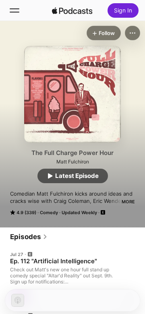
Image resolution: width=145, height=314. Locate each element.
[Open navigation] (14, 10)
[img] (72, 10)
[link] (29, 236)
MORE (128, 202)
